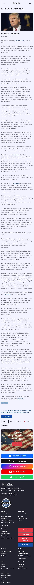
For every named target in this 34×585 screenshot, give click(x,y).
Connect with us (22, 518)
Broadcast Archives (6, 516)
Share (18, 421)
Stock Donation (5, 536)
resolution (16, 183)
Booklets (20, 516)
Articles (20, 520)
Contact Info (21, 564)
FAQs (2, 580)
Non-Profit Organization (7, 569)
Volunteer (20, 566)
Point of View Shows (6, 514)
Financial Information (6, 582)
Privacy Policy (5, 578)
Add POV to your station (24, 556)
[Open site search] (30, 3)
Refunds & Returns (23, 569)
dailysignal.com (19, 40)
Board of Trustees (6, 575)
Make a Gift (4, 531)
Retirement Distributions (7, 538)
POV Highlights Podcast (7, 523)
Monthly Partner (5, 533)
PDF (11, 421)
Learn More (6, 416)
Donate (25, 530)
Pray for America (22, 514)
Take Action (25, 534)
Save (6, 425)
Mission (3, 566)
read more (20, 399)
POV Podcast (4, 525)
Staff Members (5, 573)
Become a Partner (25, 539)
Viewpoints (4, 518)
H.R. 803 (7, 294)
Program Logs (22, 558)
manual (16, 155)
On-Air (3, 571)
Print (4, 421)
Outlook (3, 553)
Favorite (28, 421)
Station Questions (23, 553)
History (3, 564)
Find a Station (21, 551)
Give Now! (17, 444)
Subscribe (25, 545)
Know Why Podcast (6, 520)
